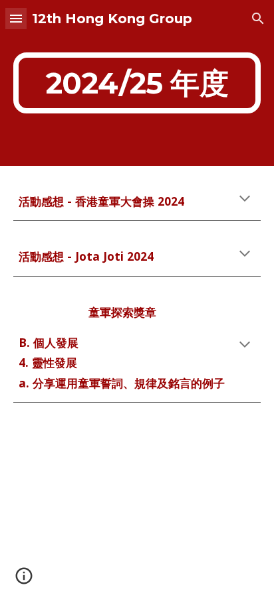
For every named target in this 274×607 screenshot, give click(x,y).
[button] (16, 18)
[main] (137, 82)
